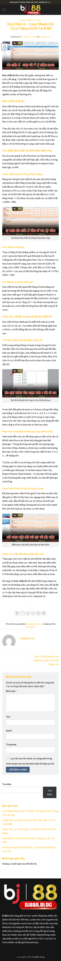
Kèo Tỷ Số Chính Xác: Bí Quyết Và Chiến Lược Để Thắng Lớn (46, 660)
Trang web (11, 744)
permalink (30, 627)
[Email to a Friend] (33, 613)
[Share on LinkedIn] (43, 613)
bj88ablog (45, 37)
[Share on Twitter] (27, 613)
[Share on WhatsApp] (17, 613)
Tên (8, 717)
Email (9, 730)
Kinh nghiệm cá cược (30, 20)
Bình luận (11, 691)
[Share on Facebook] (22, 613)
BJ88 (5, 915)
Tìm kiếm (6, 784)
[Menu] (4, 9)
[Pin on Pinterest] (38, 613)
